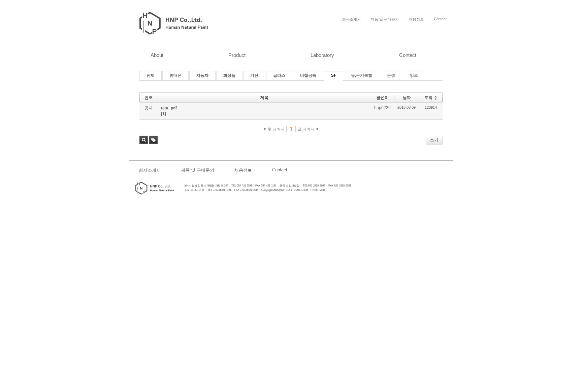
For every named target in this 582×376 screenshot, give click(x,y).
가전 (254, 75)
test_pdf (169, 108)
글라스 (279, 75)
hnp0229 (382, 107)
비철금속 (308, 75)
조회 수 (431, 97)
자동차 (202, 75)
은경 (391, 75)
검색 (143, 140)
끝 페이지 (306, 129)
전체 (151, 75)
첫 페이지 (275, 129)
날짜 (407, 97)
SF (333, 75)
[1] (163, 113)
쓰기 (434, 140)
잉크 (414, 75)
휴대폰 (175, 75)
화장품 (229, 75)
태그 (153, 140)
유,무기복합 (361, 75)
